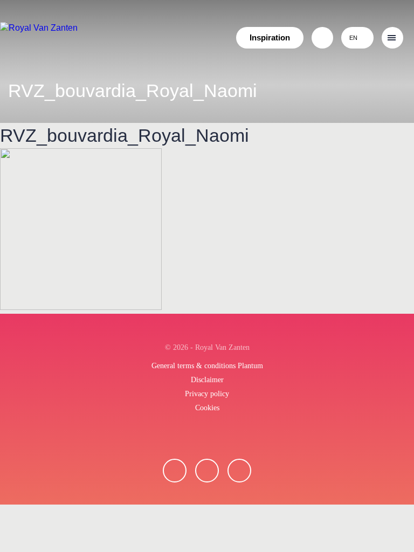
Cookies (207, 408)
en (353, 37)
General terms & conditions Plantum (207, 366)
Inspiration (270, 37)
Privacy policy (207, 394)
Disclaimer (207, 380)
